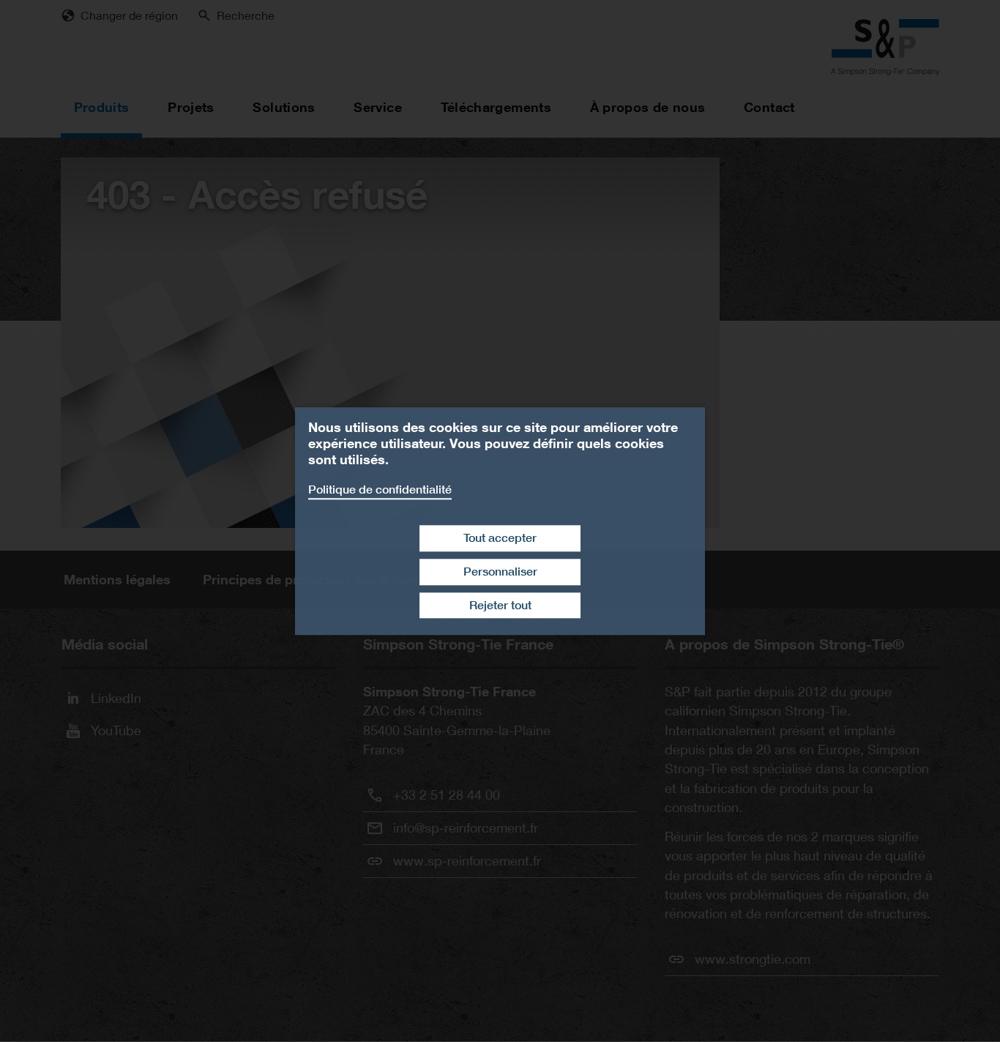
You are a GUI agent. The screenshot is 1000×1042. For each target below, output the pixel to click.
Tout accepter (500, 538)
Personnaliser (500, 571)
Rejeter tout (500, 605)
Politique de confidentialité (380, 489)
